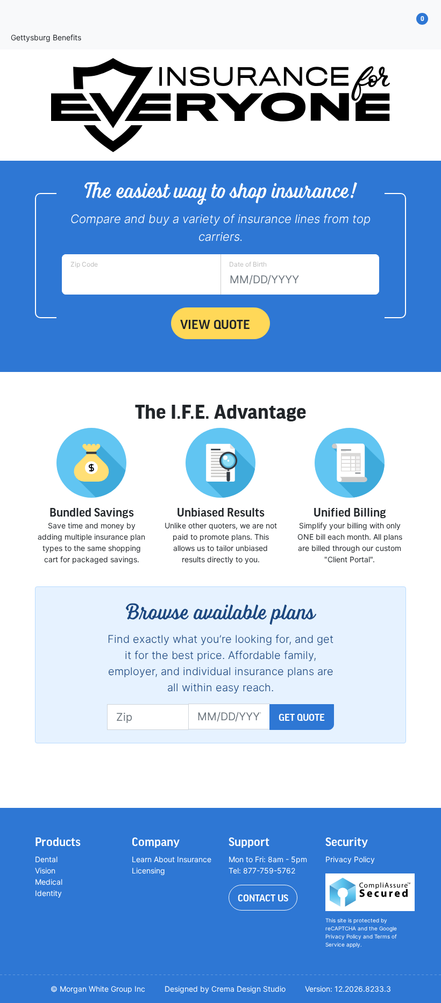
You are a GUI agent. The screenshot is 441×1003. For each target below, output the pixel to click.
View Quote (215, 324)
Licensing (148, 870)
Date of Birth (248, 264)
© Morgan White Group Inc (98, 988)
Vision (45, 870)
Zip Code (84, 264)
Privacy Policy (350, 859)
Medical (48, 881)
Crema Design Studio (248, 988)
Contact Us (263, 897)
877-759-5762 (269, 870)
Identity (48, 893)
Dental (46, 859)
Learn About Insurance (171, 859)
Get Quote (302, 717)
